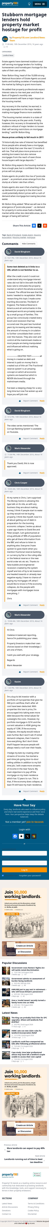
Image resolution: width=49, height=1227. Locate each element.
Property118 (17, 1221)
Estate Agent (27, 235)
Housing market (19, 237)
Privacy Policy (33, 1207)
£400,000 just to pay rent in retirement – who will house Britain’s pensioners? (29, 990)
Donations (6, 1210)
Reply (42, 401)
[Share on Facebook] (34, 226)
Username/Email (9, 849)
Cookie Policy (33, 1210)
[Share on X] (39, 226)
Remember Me (11, 875)
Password (6, 859)
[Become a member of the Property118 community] (24, 913)
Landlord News (8, 55)
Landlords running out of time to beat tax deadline (23, 1161)
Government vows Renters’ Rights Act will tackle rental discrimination (28, 969)
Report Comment (30, 401)
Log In (24, 869)
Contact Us (6, 1214)
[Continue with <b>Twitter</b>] (27, 836)
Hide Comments (28, 243)
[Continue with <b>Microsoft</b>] (33, 836)
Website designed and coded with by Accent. (31, 1222)
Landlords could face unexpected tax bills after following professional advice (29, 1042)
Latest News (7, 1203)
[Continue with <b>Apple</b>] (21, 836)
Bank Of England (14, 235)
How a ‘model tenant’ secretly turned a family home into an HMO (28, 1001)
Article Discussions (10, 1207)
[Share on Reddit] (45, 226)
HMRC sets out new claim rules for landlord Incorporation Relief (26, 1032)
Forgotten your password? (30, 875)
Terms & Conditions (36, 1203)
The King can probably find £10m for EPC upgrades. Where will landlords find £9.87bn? (29, 1020)
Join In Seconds (35, 821)
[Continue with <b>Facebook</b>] (15, 836)
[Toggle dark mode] (29, 3)
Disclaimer (32, 1214)
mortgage (31, 237)
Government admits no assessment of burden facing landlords (28, 980)
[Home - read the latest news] (14, 4)
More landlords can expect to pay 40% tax (26, 1150)
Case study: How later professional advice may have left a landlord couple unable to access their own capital (28, 1054)
